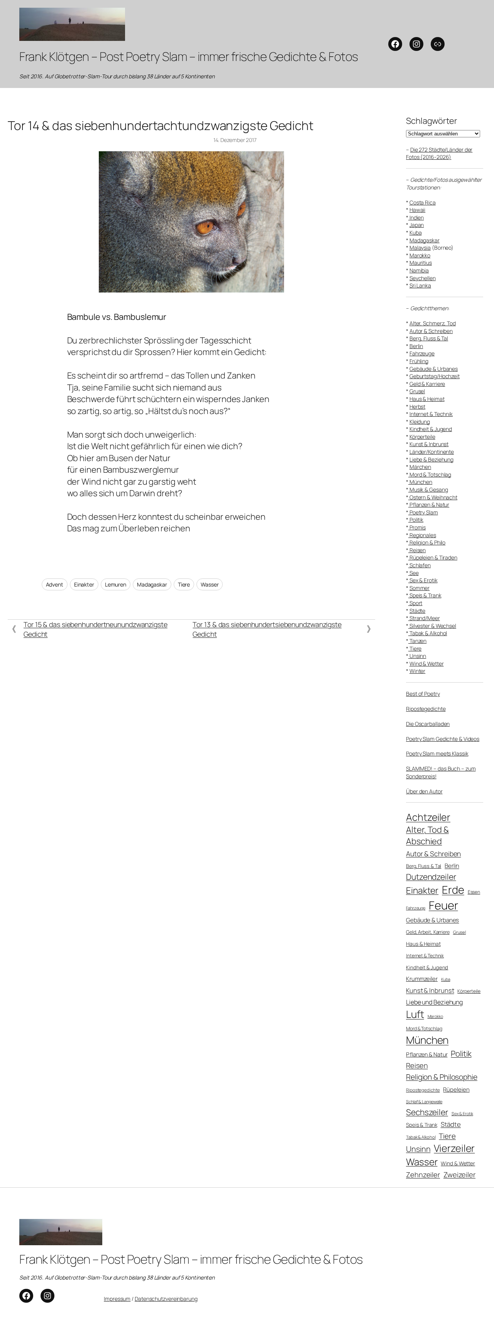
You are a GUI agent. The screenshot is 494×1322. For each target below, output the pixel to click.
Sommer (419, 588)
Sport (415, 603)
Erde (453, 889)
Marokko (419, 255)
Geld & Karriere (427, 383)
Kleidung (419, 421)
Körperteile (422, 436)
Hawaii (417, 209)
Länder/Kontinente (431, 451)
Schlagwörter (431, 121)
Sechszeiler (427, 1112)
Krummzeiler (422, 978)
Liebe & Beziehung (431, 459)
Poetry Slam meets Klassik (437, 753)
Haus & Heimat (427, 398)
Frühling (418, 361)
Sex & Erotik (423, 580)
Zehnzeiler (423, 1174)
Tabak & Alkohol (427, 633)
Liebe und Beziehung (434, 1002)
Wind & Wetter (426, 663)
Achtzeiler (428, 817)
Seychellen (422, 278)
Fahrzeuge (422, 353)
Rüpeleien (456, 1089)
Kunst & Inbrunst (428, 444)
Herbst (417, 406)
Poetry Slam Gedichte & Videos (442, 738)
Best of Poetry (423, 693)
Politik (415, 519)
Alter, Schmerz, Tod (432, 323)
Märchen (420, 466)
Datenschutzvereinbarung (166, 1298)
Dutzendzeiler (431, 876)
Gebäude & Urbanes (433, 368)
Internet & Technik (431, 414)
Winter (417, 671)
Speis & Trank (425, 595)
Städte (417, 610)
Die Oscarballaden (428, 723)
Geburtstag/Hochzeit (434, 376)
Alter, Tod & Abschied (427, 835)
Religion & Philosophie (441, 1077)
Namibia (419, 270)
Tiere (184, 584)
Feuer (443, 905)
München (420, 481)
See (413, 572)
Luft (415, 1014)
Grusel (417, 391)
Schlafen (419, 565)
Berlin (416, 346)
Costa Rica (422, 202)
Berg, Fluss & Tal (428, 338)
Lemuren (115, 584)
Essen (474, 892)
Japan (416, 224)
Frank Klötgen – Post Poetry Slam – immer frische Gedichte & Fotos (188, 56)
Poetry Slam (423, 512)
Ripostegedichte (426, 708)
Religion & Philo (426, 542)
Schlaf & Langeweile (424, 1101)
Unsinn (417, 655)
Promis (417, 527)
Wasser (209, 584)
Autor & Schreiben (431, 331)
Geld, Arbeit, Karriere (428, 932)
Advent (54, 584)
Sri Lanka (420, 285)
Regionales (422, 535)
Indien (416, 217)
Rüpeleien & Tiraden (432, 557)
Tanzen (417, 640)
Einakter (84, 584)
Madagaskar (152, 584)
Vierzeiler (454, 1148)
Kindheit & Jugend (430, 429)
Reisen (417, 550)
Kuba (415, 232)
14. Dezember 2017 (235, 140)
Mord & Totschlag (429, 474)
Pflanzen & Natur (428, 504)
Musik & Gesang (428, 489)
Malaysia (420, 247)
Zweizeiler (459, 1174)
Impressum (117, 1298)
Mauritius (420, 262)
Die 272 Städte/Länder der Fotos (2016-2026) (439, 153)
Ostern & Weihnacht (432, 497)
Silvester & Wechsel (432, 625)
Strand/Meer (424, 618)
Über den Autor (424, 791)
